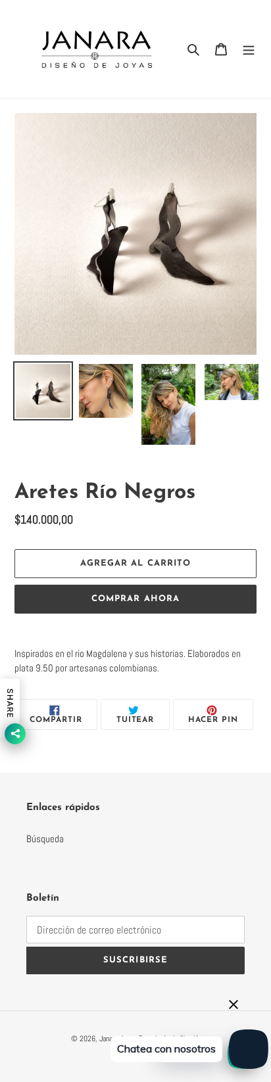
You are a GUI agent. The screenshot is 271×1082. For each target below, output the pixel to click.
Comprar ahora (135, 599)
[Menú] (248, 49)
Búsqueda (45, 838)
